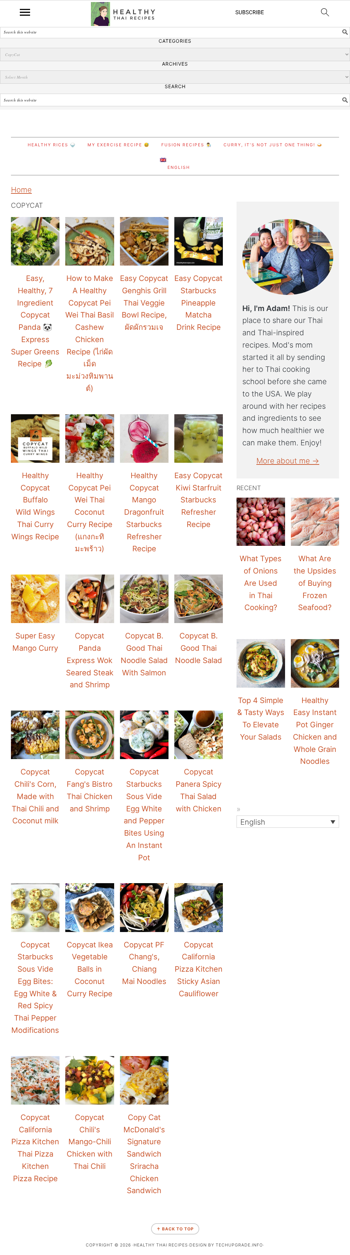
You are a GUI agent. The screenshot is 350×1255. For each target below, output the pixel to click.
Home (21, 189)
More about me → (287, 460)
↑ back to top (175, 1228)
